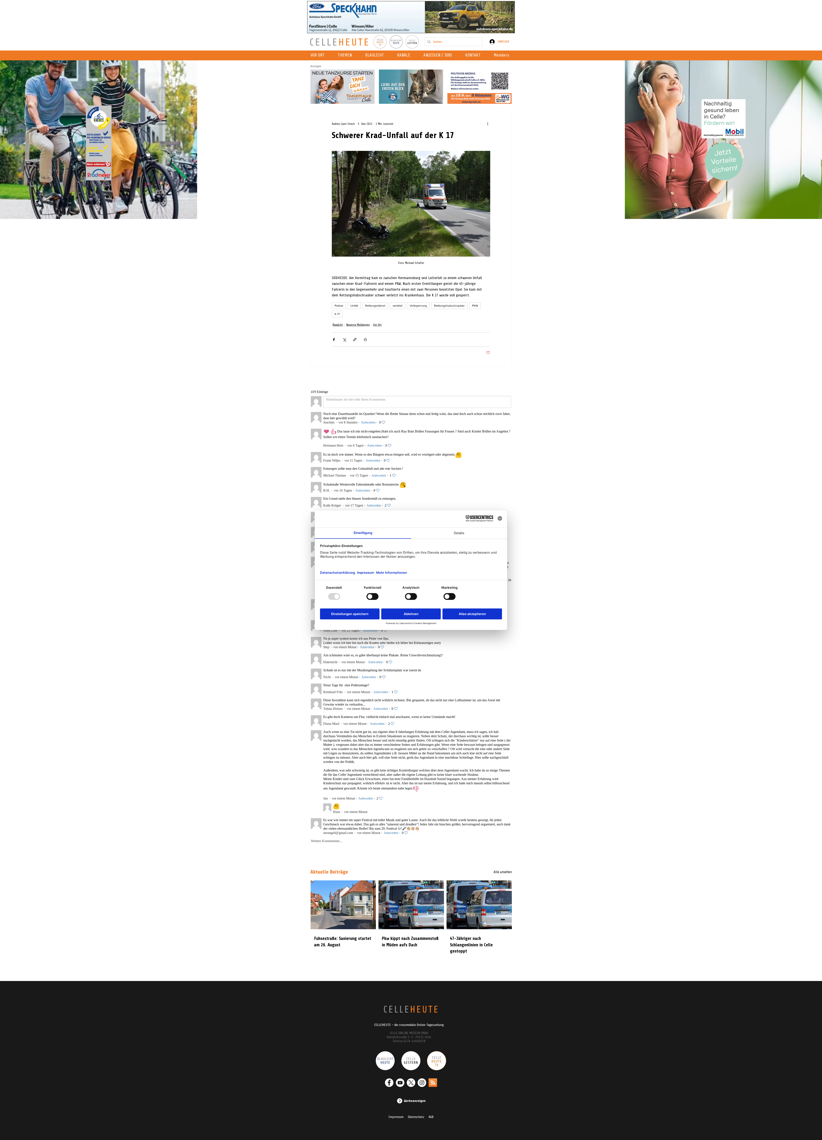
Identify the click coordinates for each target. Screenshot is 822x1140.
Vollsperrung (418, 305)
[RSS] (433, 1082)
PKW (475, 305)
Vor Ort (377, 324)
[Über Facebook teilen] (334, 339)
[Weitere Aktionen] (487, 123)
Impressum (396, 1117)
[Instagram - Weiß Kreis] (422, 1082)
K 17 (337, 314)
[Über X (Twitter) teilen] (344, 339)
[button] (405, 55)
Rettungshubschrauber (449, 305)
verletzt (397, 305)
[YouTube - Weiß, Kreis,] (400, 1082)
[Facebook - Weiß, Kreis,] (389, 1082)
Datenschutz (416, 1117)
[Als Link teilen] (355, 339)
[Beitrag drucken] (365, 339)
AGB (431, 1117)
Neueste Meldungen (358, 324)
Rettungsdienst (375, 305)
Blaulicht (338, 324)
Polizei (339, 305)
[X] (411, 1082)
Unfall (354, 305)
